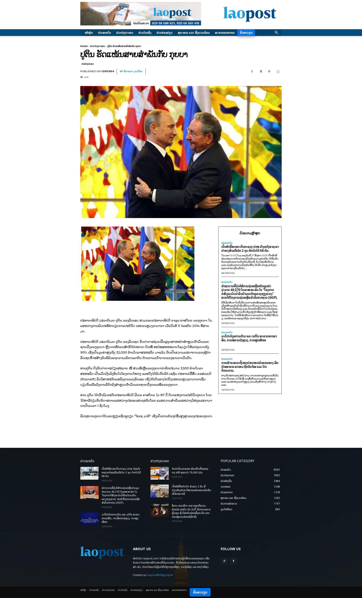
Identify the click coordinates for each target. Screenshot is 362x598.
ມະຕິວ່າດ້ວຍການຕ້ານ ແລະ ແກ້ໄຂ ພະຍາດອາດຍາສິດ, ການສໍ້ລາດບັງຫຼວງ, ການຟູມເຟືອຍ (249, 338)
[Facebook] (252, 71)
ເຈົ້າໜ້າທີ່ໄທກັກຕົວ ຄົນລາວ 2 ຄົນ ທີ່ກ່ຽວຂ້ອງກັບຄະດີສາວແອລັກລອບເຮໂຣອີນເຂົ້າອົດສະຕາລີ (191, 490)
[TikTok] (224, 561)
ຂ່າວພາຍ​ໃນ (226, 243)
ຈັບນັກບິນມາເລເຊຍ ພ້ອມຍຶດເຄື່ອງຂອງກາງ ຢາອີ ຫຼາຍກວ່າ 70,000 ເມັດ (190, 470)
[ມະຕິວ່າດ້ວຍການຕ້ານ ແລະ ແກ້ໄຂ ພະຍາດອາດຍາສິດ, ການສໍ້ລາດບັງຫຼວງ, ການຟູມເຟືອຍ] (89, 519)
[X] (260, 71)
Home (84, 46)
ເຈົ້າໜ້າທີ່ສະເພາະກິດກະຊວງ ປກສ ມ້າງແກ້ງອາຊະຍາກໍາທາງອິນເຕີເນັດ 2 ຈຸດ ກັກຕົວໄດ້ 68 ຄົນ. (250, 248)
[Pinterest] (269, 71)
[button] (276, 32)
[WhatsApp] (278, 71)
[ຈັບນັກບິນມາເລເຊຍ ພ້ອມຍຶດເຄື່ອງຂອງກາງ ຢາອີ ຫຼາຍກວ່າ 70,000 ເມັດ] (159, 473)
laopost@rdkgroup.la (160, 575)
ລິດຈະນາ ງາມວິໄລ (133, 71)
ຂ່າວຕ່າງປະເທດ (97, 46)
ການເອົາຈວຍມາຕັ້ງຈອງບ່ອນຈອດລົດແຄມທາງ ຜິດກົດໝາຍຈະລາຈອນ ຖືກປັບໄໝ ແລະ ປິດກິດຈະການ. (249, 367)
